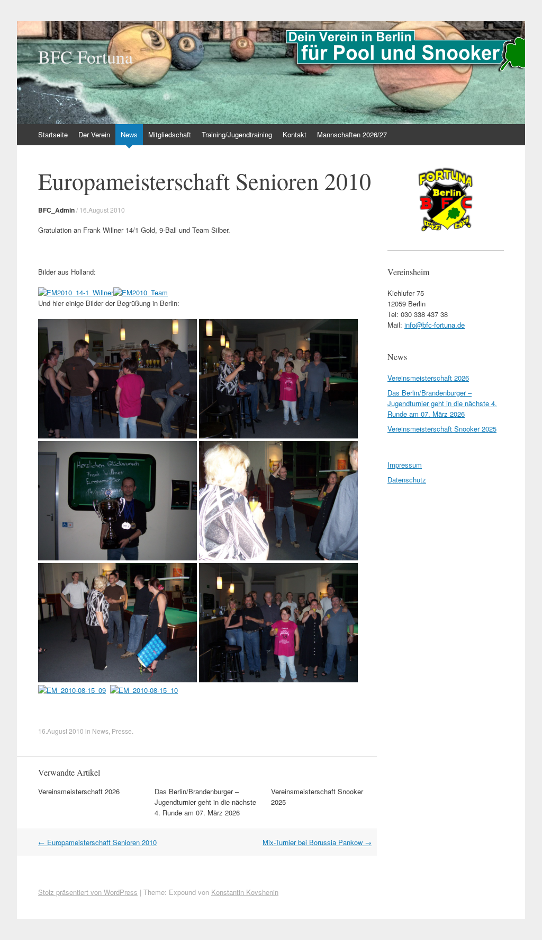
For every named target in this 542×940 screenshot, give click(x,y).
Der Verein (94, 134)
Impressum (404, 465)
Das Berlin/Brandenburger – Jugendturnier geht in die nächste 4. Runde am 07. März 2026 (205, 802)
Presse (122, 730)
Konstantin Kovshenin (244, 892)
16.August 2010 (102, 209)
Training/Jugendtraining (237, 134)
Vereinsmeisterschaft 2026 (79, 791)
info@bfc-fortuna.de (434, 325)
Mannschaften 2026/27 (352, 134)
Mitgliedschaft (169, 134)
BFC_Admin (56, 210)
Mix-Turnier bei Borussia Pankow (317, 842)
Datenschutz (406, 480)
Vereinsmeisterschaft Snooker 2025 (441, 429)
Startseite (53, 134)
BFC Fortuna (85, 57)
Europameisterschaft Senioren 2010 (97, 842)
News (129, 134)
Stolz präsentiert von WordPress (88, 892)
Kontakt (294, 134)
